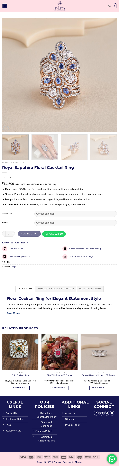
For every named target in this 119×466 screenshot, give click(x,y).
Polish (5, 223)
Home (5, 163)
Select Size (7, 214)
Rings (13, 267)
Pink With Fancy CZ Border (59, 375)
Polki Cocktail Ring (20, 375)
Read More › (13, 313)
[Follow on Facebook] (96, 413)
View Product (20, 388)
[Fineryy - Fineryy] (59, 6)
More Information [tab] (90, 289)
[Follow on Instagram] (101, 413)
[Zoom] (6, 129)
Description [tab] (25, 289)
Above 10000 (17, 163)
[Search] (109, 6)
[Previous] (8, 75)
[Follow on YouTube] (112, 413)
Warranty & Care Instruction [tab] (56, 289)
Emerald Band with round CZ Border (98, 375)
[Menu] (4, 6)
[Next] (110, 75)
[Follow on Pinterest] (106, 413)
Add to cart (29, 233)
